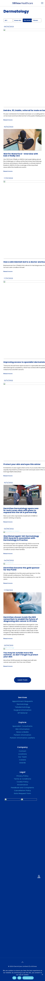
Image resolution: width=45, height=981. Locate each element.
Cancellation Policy (22, 790)
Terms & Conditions (22, 779)
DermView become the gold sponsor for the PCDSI (21, 568)
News (35, 20)
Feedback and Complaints (22, 788)
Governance (22, 785)
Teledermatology (22, 707)
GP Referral (22, 713)
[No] (42, 974)
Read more (7, 120)
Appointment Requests (22, 701)
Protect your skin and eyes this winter (22, 464)
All (6, 20)
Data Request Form (22, 793)
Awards (17, 20)
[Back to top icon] (22, 962)
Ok (14, 978)
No (19, 978)
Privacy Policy (22, 776)
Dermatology (28, 20)
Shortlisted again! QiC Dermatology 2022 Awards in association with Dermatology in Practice (21, 538)
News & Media (22, 732)
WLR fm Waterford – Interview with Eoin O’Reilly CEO (20, 154)
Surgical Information (22, 710)
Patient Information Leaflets (22, 738)
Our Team (22, 757)
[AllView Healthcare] (22, 3)
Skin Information (22, 729)
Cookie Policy (22, 782)
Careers (22, 760)
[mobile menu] (42, 3)
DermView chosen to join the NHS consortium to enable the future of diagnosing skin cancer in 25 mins (20, 619)
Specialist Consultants (22, 726)
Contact (22, 751)
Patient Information (22, 735)
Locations (22, 754)
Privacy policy (28, 978)
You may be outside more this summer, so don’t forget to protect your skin (20, 654)
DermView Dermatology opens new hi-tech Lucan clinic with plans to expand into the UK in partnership (21, 510)
